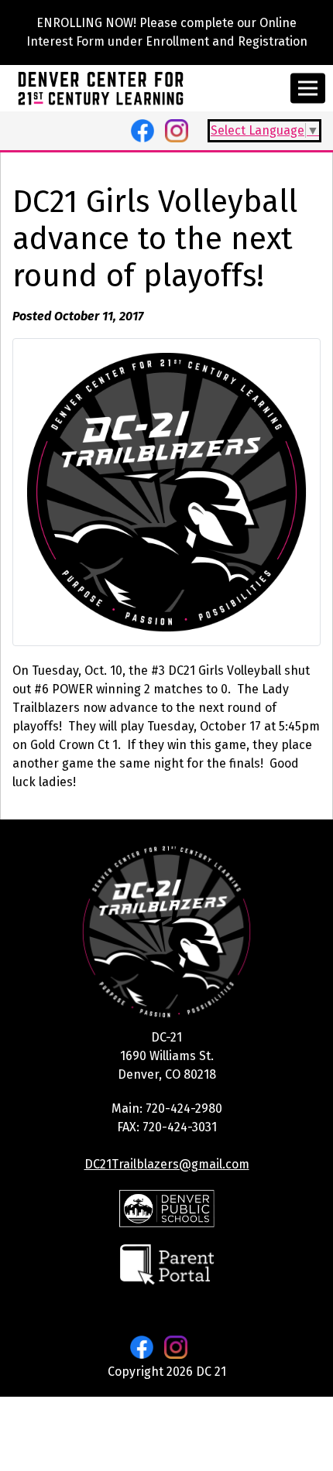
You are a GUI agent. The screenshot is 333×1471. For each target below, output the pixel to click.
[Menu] (307, 89)
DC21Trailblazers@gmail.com (166, 1164)
